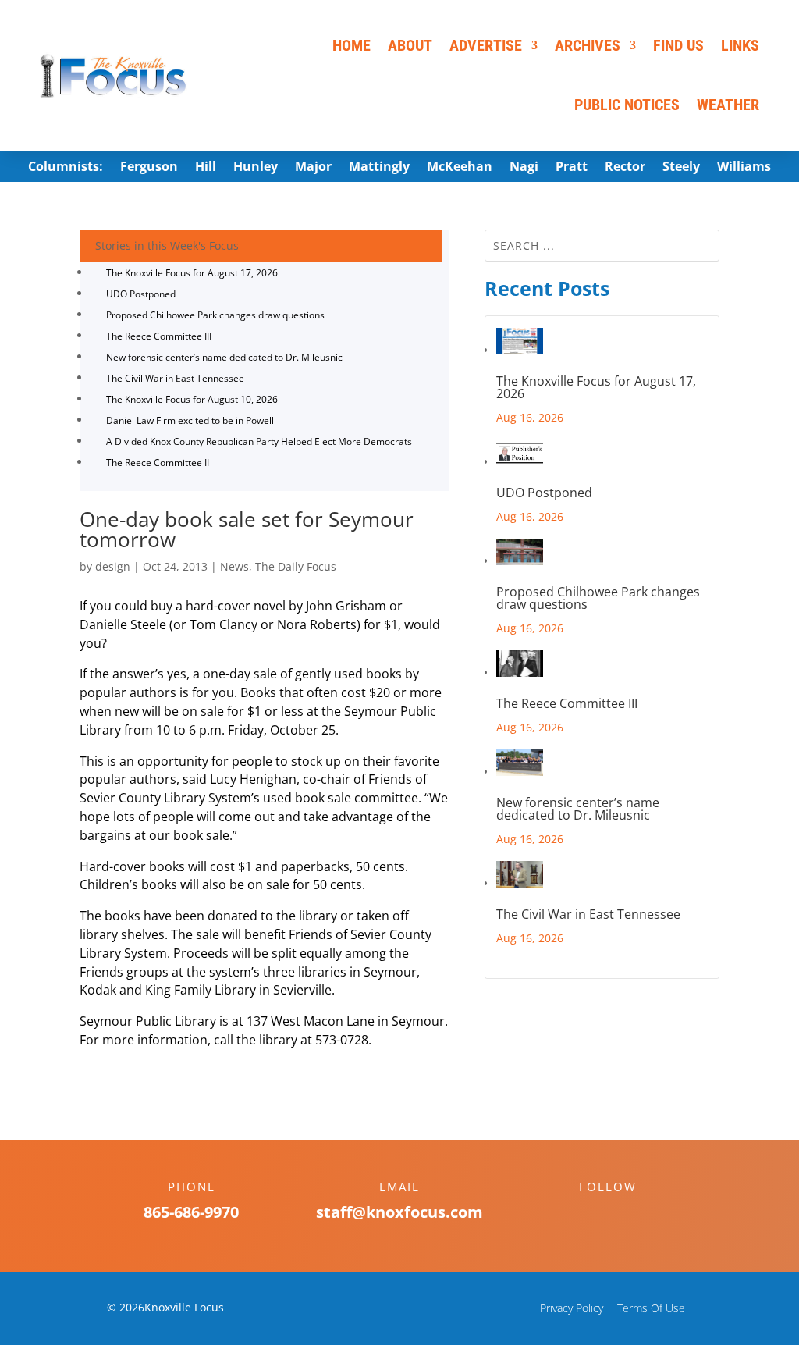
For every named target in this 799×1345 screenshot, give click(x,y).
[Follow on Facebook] (592, 1213)
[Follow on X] (623, 1213)
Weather (728, 104)
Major (313, 168)
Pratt (572, 168)
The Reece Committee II (157, 462)
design (112, 566)
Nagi (524, 168)
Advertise (485, 45)
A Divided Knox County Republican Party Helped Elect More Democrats (259, 441)
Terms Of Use (651, 1308)
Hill (205, 168)
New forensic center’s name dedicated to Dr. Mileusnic (224, 357)
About (410, 45)
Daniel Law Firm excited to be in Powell (190, 420)
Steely (681, 168)
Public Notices (627, 104)
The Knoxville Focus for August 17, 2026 (192, 272)
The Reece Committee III (158, 336)
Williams (744, 168)
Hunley (255, 168)
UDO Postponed (141, 294)
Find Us (678, 45)
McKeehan (459, 168)
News (234, 566)
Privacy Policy (571, 1308)
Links (740, 45)
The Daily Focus (295, 566)
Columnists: (65, 168)
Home (351, 45)
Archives (587, 45)
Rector (625, 168)
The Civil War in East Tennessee (175, 378)
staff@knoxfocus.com (399, 1211)
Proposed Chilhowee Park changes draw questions (215, 315)
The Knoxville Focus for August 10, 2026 (192, 399)
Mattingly (379, 168)
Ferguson (149, 168)
